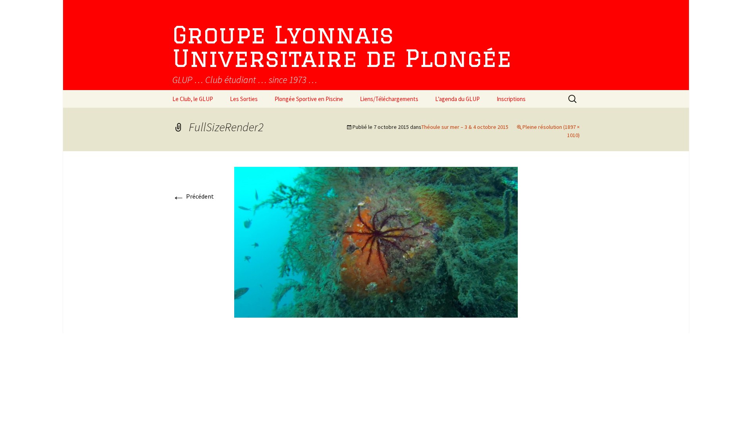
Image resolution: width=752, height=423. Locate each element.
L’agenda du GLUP (457, 99)
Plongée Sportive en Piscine (309, 99)
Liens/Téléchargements (389, 99)
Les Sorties (244, 99)
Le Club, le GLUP (192, 99)
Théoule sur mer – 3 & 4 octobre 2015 (464, 126)
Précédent (193, 196)
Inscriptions (511, 99)
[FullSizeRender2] (376, 242)
